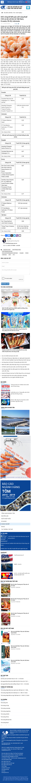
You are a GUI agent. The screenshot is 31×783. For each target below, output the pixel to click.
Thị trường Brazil (5, 722)
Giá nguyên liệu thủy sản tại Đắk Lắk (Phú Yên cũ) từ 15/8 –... (15, 681)
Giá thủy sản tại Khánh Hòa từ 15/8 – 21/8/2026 (12, 678)
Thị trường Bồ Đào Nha (6, 719)
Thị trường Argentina (5, 711)
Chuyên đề (3, 552)
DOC (10, 254)
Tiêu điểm (4, 533)
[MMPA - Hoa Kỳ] (7, 567)
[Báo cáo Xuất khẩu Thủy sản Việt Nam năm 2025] (5, 666)
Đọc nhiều (3, 382)
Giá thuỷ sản (4, 675)
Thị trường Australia (5, 708)
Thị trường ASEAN (5, 714)
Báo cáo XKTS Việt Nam (7, 628)
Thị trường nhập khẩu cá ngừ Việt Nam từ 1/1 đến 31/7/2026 (15, 695)
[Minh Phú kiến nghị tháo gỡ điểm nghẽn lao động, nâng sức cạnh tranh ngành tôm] (15, 296)
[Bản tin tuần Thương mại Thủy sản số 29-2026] (5, 604)
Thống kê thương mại (7, 687)
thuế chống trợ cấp (16, 249)
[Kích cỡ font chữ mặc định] (16, 23)
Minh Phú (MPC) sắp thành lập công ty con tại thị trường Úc (16, 364)
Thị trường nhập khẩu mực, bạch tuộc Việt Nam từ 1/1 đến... (15, 690)
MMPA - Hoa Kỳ (17, 564)
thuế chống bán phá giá (7, 251)
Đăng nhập (22, 2)
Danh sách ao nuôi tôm (7, 407)
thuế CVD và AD (7, 249)
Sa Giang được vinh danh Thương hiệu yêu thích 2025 (14, 362)
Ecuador (21, 253)
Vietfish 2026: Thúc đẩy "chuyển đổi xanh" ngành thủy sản (14, 548)
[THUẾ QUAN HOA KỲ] (7, 558)
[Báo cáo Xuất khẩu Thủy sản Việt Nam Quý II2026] (5, 637)
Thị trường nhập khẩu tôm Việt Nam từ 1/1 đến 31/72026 (14, 692)
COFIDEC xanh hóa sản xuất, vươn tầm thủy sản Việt (14, 366)
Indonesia (4, 254)
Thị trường (4, 699)
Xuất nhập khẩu (6, 518)
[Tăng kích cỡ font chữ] (18, 23)
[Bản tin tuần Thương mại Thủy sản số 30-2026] (5, 590)
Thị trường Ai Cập (5, 705)
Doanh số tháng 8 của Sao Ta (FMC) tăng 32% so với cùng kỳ (16, 373)
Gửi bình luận (5, 283)
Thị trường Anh (4, 702)
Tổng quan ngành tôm (8, 513)
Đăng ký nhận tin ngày (13, 2)
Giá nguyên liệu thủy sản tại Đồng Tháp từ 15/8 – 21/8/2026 (15, 684)
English (29, 2)
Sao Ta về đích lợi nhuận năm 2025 (10, 355)
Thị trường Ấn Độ (5, 716)
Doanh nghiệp (5, 524)
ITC (13, 254)
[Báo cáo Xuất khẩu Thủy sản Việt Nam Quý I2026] (5, 651)
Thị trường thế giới (7, 529)
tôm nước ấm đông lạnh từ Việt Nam (10, 253)
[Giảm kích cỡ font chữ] (15, 23)
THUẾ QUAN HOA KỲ (19, 555)
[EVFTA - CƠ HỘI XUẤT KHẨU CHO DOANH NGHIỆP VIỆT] (7, 576)
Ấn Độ (27, 253)
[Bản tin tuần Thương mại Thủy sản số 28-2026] (5, 619)
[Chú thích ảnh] (15, 47)
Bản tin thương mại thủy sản (9, 581)
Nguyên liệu (4, 516)
